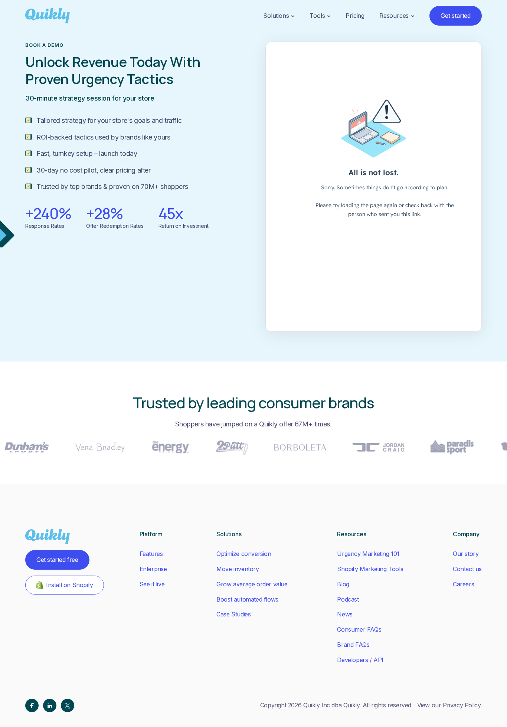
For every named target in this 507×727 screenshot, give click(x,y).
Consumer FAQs (359, 629)
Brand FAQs (353, 644)
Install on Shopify (69, 585)
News (344, 614)
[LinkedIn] (49, 705)
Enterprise (153, 569)
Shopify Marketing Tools (370, 569)
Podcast (348, 599)
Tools (317, 15)
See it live (152, 584)
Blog (343, 584)
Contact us (467, 569)
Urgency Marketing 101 (368, 553)
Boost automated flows (247, 599)
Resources (394, 15)
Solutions (276, 15)
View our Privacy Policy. (449, 705)
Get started (456, 15)
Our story (465, 553)
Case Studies (233, 614)
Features (151, 553)
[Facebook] (32, 705)
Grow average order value (251, 584)
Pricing (355, 15)
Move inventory (237, 569)
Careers (463, 584)
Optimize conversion (243, 553)
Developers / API (360, 660)
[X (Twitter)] (67, 705)
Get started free (57, 559)
